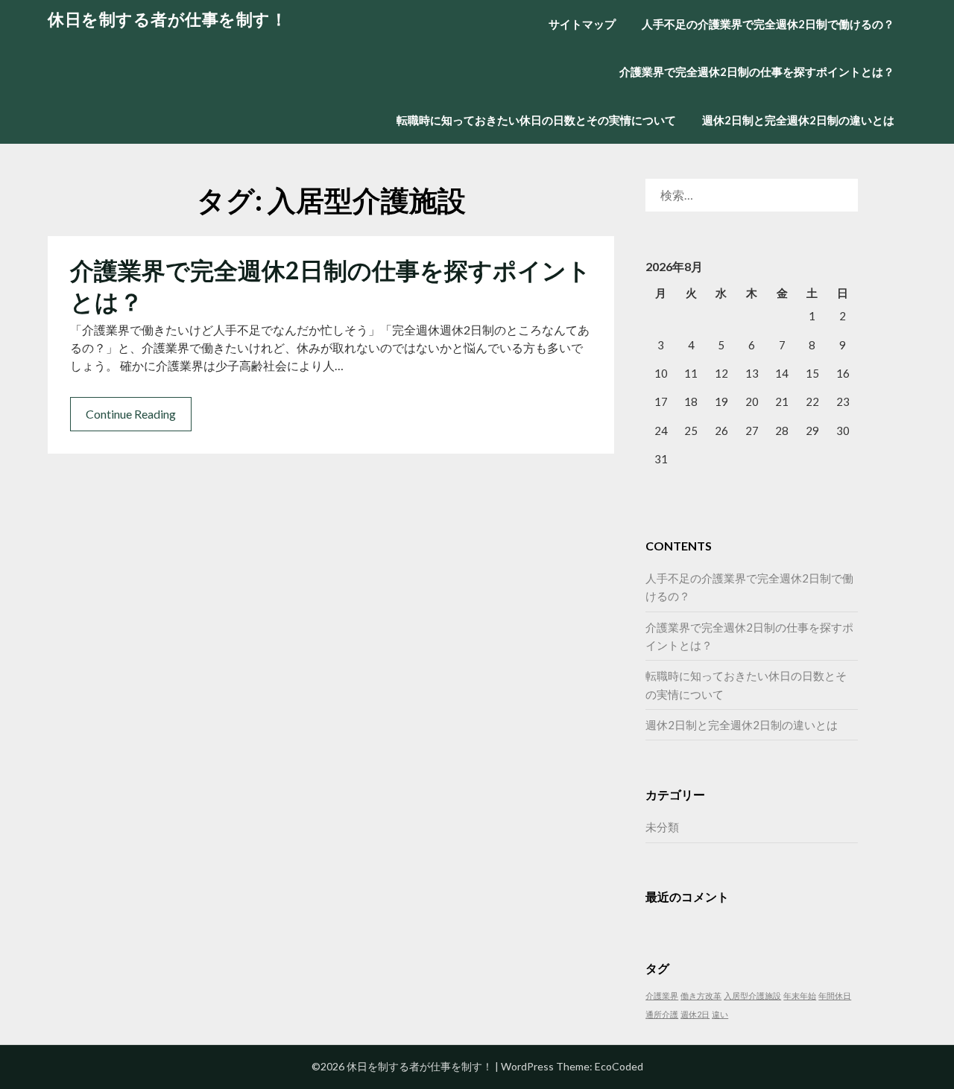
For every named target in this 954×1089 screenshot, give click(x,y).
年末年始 (799, 995)
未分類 (662, 827)
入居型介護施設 (752, 995)
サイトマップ (582, 24)
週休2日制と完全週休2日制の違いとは (798, 120)
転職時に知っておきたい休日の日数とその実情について (536, 120)
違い (720, 1014)
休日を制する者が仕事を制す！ (167, 19)
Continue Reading (131, 414)
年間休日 (834, 995)
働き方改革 (700, 995)
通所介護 (661, 1014)
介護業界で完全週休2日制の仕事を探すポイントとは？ (756, 71)
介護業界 (661, 995)
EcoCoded (619, 1066)
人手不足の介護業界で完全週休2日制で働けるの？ (768, 24)
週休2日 (695, 1014)
